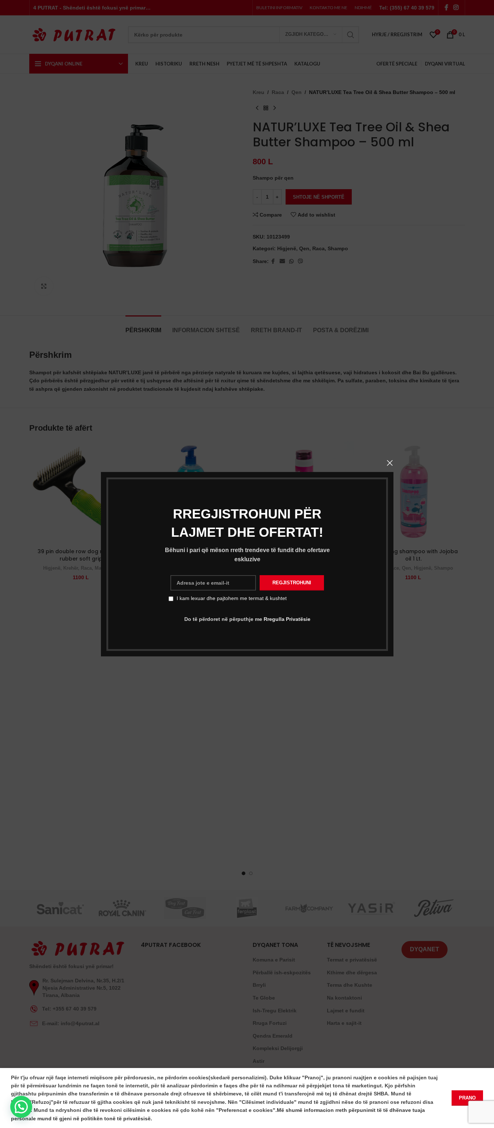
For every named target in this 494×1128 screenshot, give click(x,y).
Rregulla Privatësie (286, 619)
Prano (467, 1098)
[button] (21, 1107)
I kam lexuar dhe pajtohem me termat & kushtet (232, 598)
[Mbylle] (390, 463)
